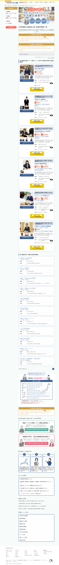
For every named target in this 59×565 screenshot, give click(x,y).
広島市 (48, 396)
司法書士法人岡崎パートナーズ (26, 318)
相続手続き (21, 46)
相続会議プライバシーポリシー (28, 560)
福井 (38, 387)
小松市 (24, 410)
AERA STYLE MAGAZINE (28, 555)
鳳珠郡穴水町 (26, 40)
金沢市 (41, 70)
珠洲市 (50, 410)
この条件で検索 (10, 27)
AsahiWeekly (45, 553)
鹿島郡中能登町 (46, 38)
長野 (32, 387)
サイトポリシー (14, 560)
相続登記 (29, 46)
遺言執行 (35, 48)
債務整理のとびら (17, 556)
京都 (32, 390)
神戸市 (42, 396)
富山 (34, 387)
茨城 (37, 385)
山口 (32, 392)
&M (6, 551)
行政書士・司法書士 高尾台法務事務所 (28, 278)
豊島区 (41, 197)
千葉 (34, 385)
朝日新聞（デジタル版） (9, 550)
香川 (38, 392)
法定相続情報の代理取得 (23, 48)
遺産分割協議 (41, 46)
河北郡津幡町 (26, 38)
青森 (30, 383)
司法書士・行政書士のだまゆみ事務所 (27, 288)
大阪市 (31, 396)
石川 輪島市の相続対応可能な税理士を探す (36, 443)
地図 (51, 83)
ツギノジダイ (36, 552)
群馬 (41, 385)
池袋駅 (46, 197)
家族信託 (45, 46)
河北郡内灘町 (22, 38)
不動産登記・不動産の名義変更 (42, 48)
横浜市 (28, 396)
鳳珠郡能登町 (22, 40)
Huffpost (16, 552)
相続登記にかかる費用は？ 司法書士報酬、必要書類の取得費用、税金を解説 (31, 508)
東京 (27, 385)
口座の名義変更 (33, 46)
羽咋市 (47, 410)
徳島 (40, 392)
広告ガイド (10, 561)
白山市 (29, 410)
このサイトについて (9, 560)
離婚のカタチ (7, 556)
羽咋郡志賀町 (36, 38)
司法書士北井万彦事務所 (25, 338)
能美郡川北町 (31, 38)
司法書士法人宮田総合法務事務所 (42, 226)
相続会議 (35, 551)
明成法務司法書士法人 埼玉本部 (42, 131)
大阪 (27, 390)
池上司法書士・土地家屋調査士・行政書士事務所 (30, 358)
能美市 (39, 410)
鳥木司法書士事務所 (24, 308)
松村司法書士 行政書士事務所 (26, 258)
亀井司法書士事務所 (39, 68)
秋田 (34, 383)
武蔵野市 (41, 227)
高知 (45, 392)
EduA (6, 552)
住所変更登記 (49, 48)
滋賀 (36, 390)
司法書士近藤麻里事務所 (40, 163)
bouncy (16, 555)
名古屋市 (34, 396)
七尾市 (42, 410)
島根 (36, 392)
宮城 (37, 383)
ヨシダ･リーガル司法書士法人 (42, 195)
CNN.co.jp (16, 551)
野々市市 (32, 410)
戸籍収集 (37, 46)
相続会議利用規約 (20, 560)
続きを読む (48, 142)
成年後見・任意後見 (30, 48)
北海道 (28, 383)
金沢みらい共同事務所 (24, 268)
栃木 (39, 385)
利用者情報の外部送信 (36, 560)
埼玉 (32, 385)
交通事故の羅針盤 (36, 555)
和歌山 (39, 390)
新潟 (27, 387)
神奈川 (30, 385)
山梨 (29, 387)
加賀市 (27, 410)
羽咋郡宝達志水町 (41, 38)
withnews (7, 555)
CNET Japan (17, 550)
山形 (39, 383)
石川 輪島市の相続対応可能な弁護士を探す (36, 429)
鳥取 (34, 392)
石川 (36, 387)
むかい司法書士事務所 (24, 298)
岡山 (29, 392)
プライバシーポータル (44, 560)
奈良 (34, 390)
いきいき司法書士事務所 (25, 328)
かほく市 (36, 410)
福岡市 (40, 396)
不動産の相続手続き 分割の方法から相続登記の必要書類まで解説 (30, 503)
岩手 (32, 383)
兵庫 (29, 390)
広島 (27, 392)
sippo (25, 550)
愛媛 (43, 392)
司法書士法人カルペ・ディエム (26, 348)
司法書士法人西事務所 (39, 99)
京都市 (45, 396)
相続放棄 (25, 46)
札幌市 (37, 396)
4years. (35, 550)
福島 (41, 383)
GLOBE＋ (26, 551)
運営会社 (7, 561)
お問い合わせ (15, 561)
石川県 (36, 70)
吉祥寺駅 (46, 227)
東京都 (36, 197)
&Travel (10, 551)
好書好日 (26, 552)
